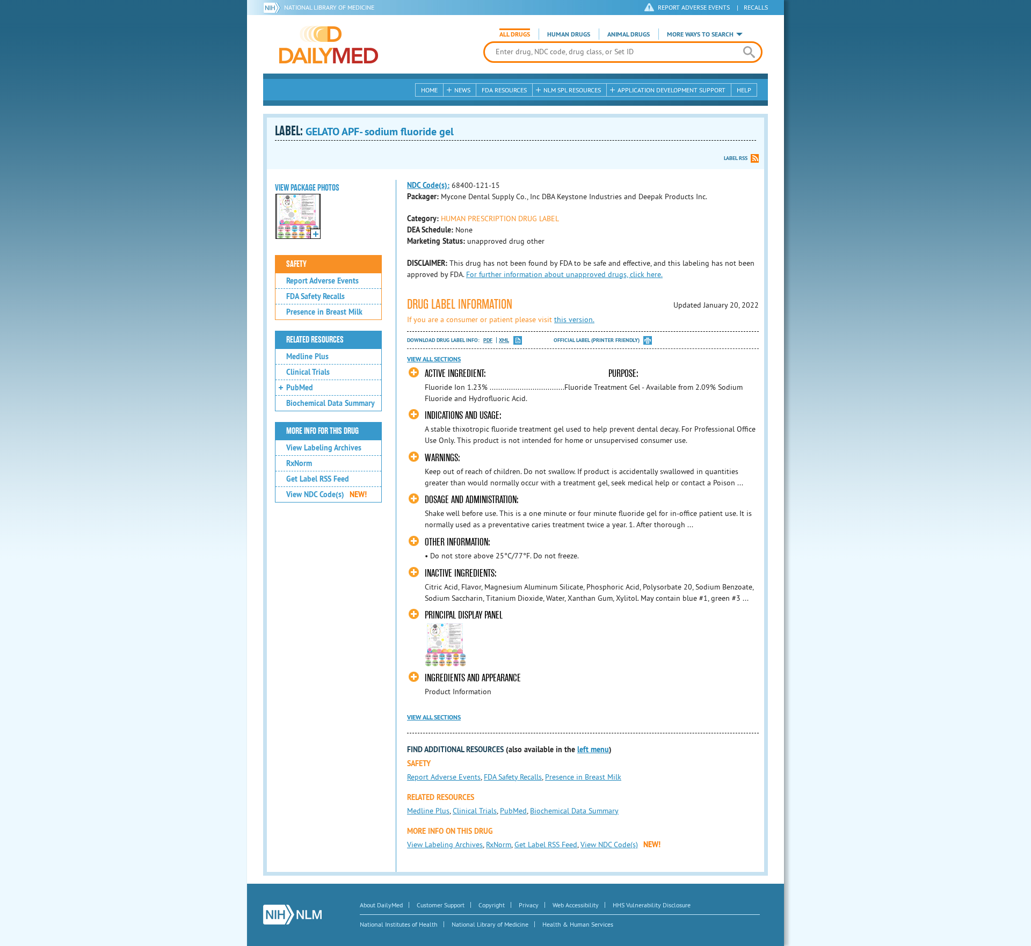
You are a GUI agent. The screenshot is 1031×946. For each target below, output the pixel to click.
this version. (574, 319)
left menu (593, 749)
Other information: (457, 542)
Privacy (529, 905)
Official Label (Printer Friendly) (597, 340)
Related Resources (315, 339)
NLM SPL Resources (572, 90)
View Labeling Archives (323, 448)
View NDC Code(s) (326, 494)
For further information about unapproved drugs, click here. (564, 274)
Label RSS (735, 158)
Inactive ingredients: (461, 573)
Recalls (756, 7)
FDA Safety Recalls (315, 296)
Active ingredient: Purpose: (531, 373)
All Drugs (514, 34)
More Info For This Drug (322, 431)
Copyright (491, 905)
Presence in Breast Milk (324, 312)
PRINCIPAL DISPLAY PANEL (464, 615)
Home (429, 90)
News (462, 90)
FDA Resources (504, 90)
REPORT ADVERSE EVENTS (694, 7)
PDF (487, 340)
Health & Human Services (577, 924)
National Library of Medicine (329, 7)
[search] (749, 52)
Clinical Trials (308, 372)
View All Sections (434, 359)
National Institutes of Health (399, 924)
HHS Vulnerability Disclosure (652, 905)
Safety (296, 264)
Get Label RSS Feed (317, 479)
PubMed (299, 387)
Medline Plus (307, 356)
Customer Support (440, 905)
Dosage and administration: (472, 499)
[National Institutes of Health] (273, 7)
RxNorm (299, 463)
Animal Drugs (628, 34)
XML (504, 340)
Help (744, 90)
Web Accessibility (576, 905)
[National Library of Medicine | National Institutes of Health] (292, 915)
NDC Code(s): (428, 185)
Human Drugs (568, 34)
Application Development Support (671, 90)
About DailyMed (381, 905)
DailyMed (328, 44)
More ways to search (700, 34)
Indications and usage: (463, 415)
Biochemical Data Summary (330, 403)
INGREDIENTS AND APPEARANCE (473, 678)
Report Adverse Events (322, 281)
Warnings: (442, 458)
